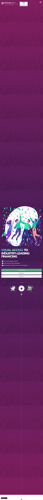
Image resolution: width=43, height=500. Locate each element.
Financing (22, 270)
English (4, 498)
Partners (21, 276)
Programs (21, 273)
